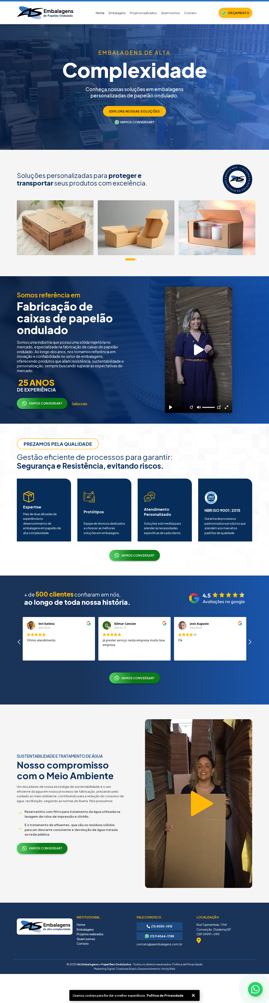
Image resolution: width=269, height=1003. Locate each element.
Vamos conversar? (45, 403)
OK (193, 995)
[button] (250, 643)
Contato (190, 13)
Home (100, 13)
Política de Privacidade (165, 995)
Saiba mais (79, 403)
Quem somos (170, 13)
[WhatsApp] (255, 989)
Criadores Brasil (126, 968)
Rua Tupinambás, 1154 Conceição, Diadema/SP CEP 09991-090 (213, 929)
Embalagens (117, 13)
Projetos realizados (143, 13)
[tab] (130, 259)
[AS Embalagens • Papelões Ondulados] (45, 13)
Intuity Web (168, 968)
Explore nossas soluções (134, 111)
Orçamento (238, 13)
